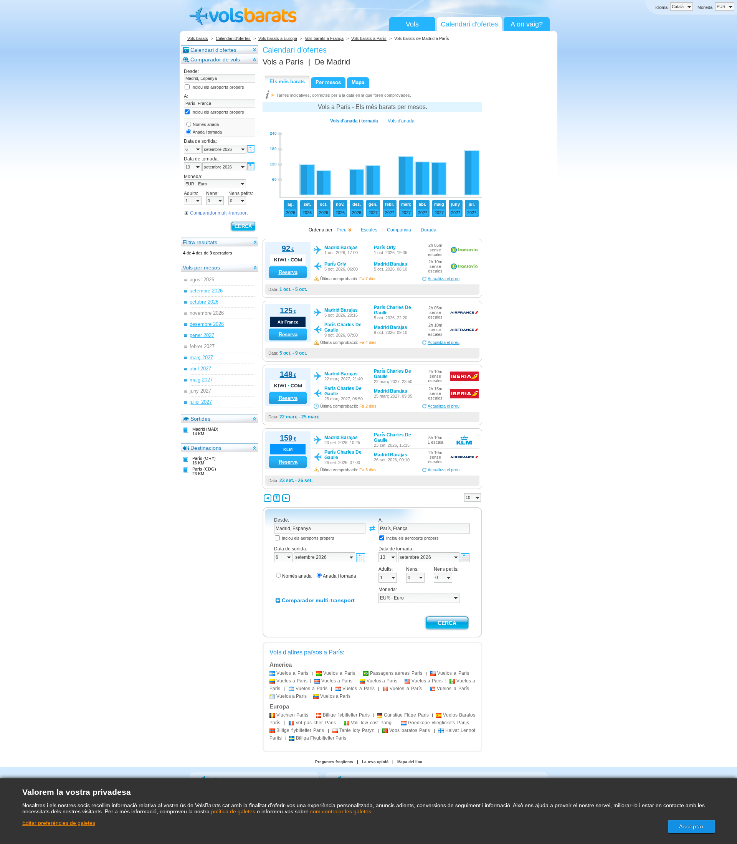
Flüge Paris (406, 715)
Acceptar (691, 826)
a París (292, 673)
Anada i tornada (207, 132)
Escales (369, 230)
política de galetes (233, 811)
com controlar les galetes (340, 811)
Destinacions (205, 448)
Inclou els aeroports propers (218, 87)
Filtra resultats (200, 242)
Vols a (283, 62)
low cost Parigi (372, 722)
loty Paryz (356, 730)
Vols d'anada (401, 121)
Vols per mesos (201, 267)
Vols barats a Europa (277, 38)
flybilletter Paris (346, 715)
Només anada (206, 124)
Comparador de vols (215, 59)
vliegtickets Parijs (438, 722)
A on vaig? (527, 24)
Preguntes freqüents (334, 762)
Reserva (288, 272)
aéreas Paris (396, 673)
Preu (342, 230)
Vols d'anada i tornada (354, 121)
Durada (428, 230)
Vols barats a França (324, 38)
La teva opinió (375, 762)
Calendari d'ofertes (469, 24)
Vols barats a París (369, 38)
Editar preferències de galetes (58, 823)
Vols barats (197, 38)
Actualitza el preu (443, 278)
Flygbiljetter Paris (321, 738)
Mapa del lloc (409, 762)
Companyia (399, 230)
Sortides (200, 419)
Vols (412, 24)
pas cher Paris (316, 722)
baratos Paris (409, 730)
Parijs (292, 715)
